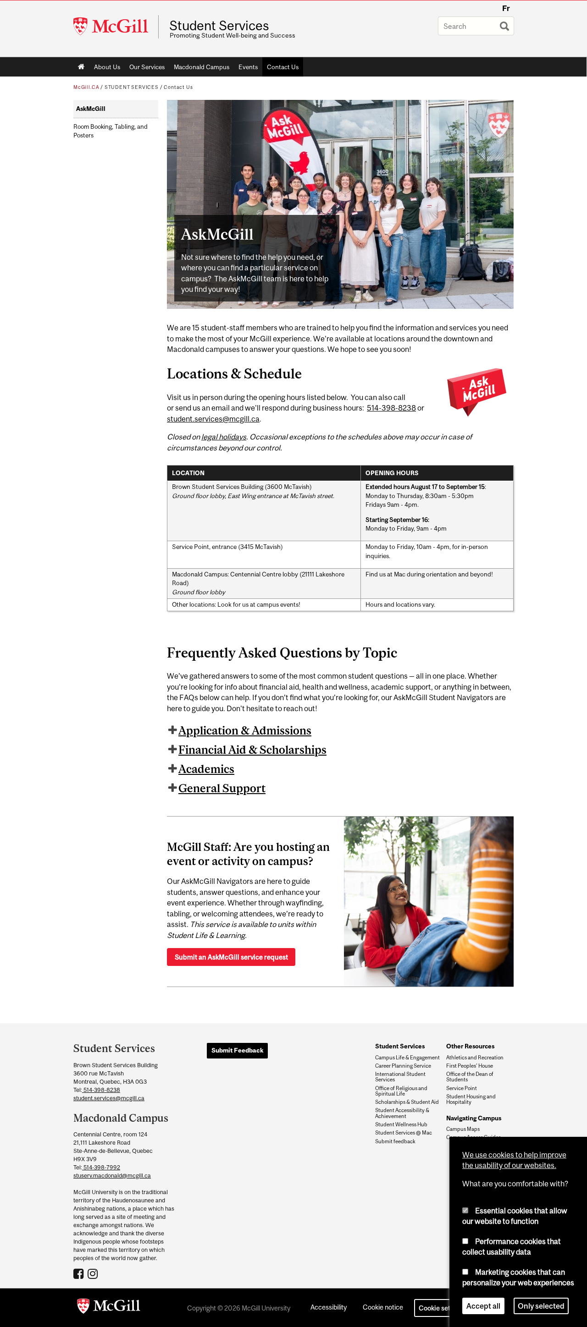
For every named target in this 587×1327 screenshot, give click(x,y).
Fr (506, 8)
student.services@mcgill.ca (213, 419)
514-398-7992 (101, 1167)
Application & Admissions (244, 730)
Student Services (219, 26)
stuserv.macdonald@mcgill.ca (112, 1175)
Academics (206, 768)
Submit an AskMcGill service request (231, 957)
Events (248, 67)
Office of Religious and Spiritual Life (401, 1091)
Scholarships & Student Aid (407, 1102)
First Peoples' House (469, 1066)
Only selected (541, 1306)
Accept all (483, 1306)
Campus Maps (463, 1129)
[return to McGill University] (109, 1307)
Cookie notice (383, 1307)
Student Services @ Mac (403, 1132)
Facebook (79, 1273)
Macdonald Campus (201, 67)
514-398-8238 (391, 408)
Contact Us (283, 67)
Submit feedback (395, 1141)
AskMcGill (90, 108)
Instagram (94, 1273)
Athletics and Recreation (475, 1057)
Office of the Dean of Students (469, 1076)
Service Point (461, 1088)
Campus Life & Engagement (407, 1057)
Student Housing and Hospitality (471, 1099)
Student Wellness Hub (401, 1124)
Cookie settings (442, 1308)
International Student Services (400, 1076)
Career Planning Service (403, 1066)
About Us (107, 67)
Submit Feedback (237, 1050)
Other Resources (470, 1046)
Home (81, 67)
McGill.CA (86, 87)
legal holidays (223, 437)
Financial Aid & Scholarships (252, 749)
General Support (222, 788)
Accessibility (328, 1307)
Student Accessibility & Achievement (402, 1113)
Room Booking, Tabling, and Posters (110, 131)
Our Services (147, 67)
